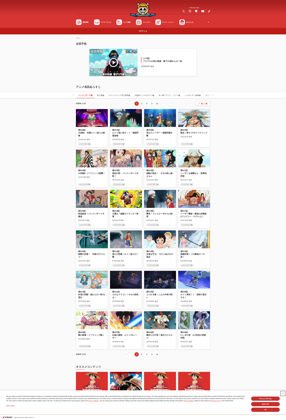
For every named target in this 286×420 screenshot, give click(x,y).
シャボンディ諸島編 (193, 95)
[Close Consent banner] (282, 393)
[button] (73, 95)
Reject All (265, 404)
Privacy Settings (265, 398)
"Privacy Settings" (93, 401)
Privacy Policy (216, 401)
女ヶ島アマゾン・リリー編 (169, 95)
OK (265, 410)
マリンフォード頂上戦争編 (119, 95)
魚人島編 (100, 95)
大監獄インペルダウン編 (144, 95)
